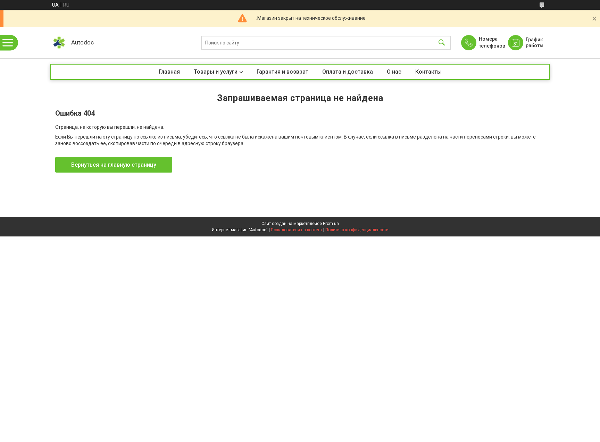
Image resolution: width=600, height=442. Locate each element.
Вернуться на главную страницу (113, 164)
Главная (169, 71)
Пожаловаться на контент (296, 229)
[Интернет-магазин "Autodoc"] (59, 42)
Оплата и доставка (347, 71)
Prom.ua (331, 223)
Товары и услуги (216, 71)
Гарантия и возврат (282, 71)
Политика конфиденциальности (357, 229)
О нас (394, 71)
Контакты (428, 71)
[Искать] (441, 42)
